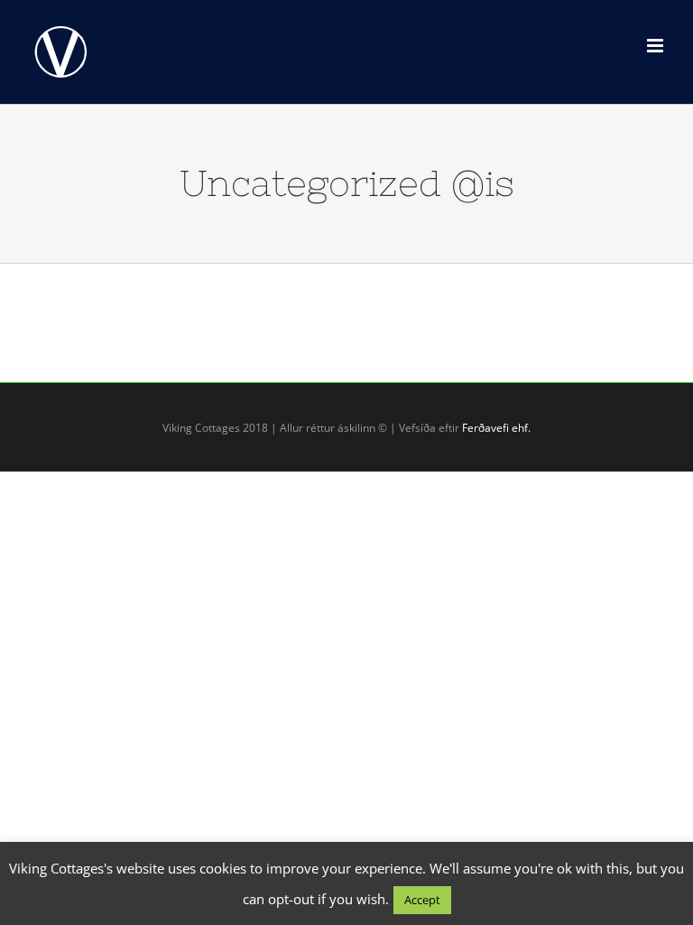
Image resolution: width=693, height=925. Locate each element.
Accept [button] (422, 900)
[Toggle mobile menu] (656, 45)
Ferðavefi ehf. (496, 427)
